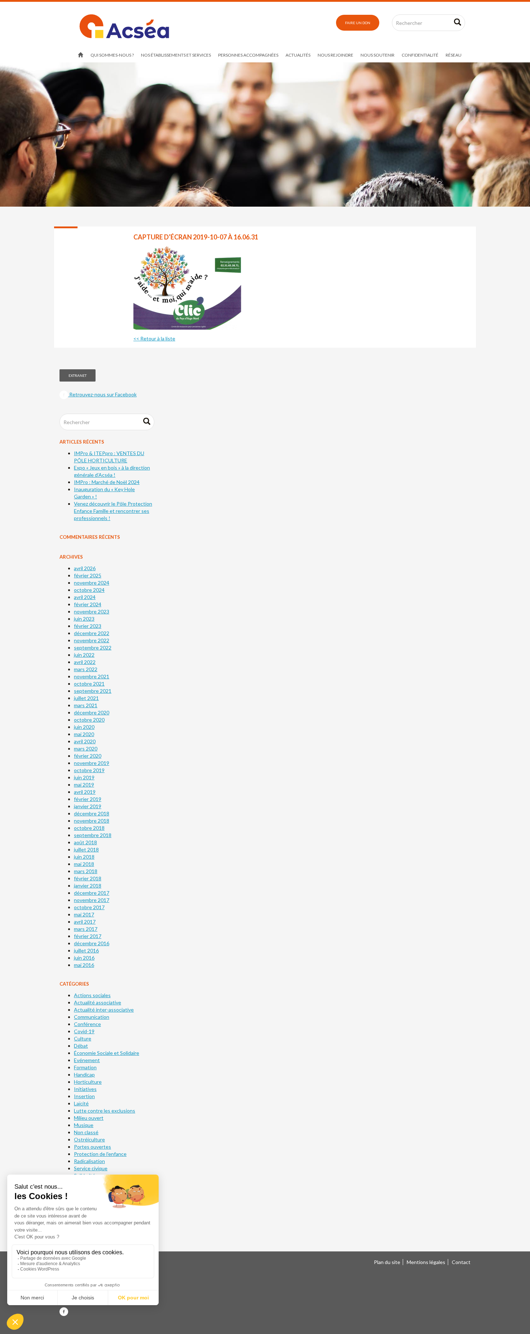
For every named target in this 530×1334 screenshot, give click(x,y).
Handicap (84, 1074)
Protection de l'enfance (100, 1154)
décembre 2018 (91, 813)
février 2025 (87, 575)
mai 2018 (84, 864)
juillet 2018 (86, 849)
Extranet (78, 375)
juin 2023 (84, 619)
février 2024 (87, 604)
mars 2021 (85, 705)
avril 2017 (85, 922)
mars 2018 (85, 871)
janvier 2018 (87, 885)
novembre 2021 (91, 676)
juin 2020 (84, 727)
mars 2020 (85, 748)
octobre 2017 (89, 907)
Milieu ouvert (88, 1118)
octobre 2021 (89, 684)
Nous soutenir (377, 55)
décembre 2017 (91, 893)
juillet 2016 (86, 950)
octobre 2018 (89, 828)
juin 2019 (84, 777)
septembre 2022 (92, 647)
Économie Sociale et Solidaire (106, 1053)
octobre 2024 (89, 590)
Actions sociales (92, 995)
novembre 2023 (91, 611)
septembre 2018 (92, 835)
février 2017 (87, 936)
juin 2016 (84, 958)
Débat (81, 1046)
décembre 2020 (91, 712)
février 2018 (87, 878)
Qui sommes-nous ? (112, 55)
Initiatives (85, 1089)
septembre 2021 (92, 691)
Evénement (87, 1060)
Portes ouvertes (92, 1147)
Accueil (80, 55)
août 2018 (85, 842)
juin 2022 (84, 655)
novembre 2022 (91, 640)
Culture (82, 1038)
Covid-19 (84, 1031)
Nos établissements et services (176, 55)
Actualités (298, 55)
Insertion (84, 1096)
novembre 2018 (91, 821)
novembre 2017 (91, 900)
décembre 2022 (91, 633)
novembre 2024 (91, 583)
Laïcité (81, 1103)
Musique (83, 1125)
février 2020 (87, 756)
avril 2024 (85, 597)
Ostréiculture (89, 1139)
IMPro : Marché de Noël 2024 (107, 482)
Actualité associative (97, 1002)
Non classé (86, 1132)
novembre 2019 (91, 763)
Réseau (453, 55)
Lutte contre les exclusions (104, 1111)
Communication (91, 1017)
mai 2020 (84, 734)
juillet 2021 (86, 698)
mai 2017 (84, 914)
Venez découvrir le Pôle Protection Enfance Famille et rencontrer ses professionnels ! (113, 511)
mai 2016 (84, 965)
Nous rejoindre (335, 55)
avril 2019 (85, 792)
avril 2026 (85, 568)
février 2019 (87, 799)
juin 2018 (84, 857)
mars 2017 (85, 929)
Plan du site (387, 1262)
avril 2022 (85, 662)
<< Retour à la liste (154, 338)
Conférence (87, 1024)
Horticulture (88, 1082)
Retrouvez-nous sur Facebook (102, 394)
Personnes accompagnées (248, 55)
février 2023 (87, 626)
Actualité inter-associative (104, 1010)
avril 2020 (85, 741)
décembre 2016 (91, 943)
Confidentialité (420, 55)
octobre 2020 (89, 720)
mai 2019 (84, 785)
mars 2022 (85, 669)
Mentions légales (426, 1262)
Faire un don (357, 23)
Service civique (90, 1168)
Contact (461, 1262)
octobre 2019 (89, 770)
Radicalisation (89, 1161)
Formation (85, 1067)
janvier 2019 (87, 806)
